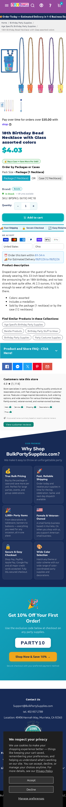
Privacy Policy (44, 771)
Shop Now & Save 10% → (33, 656)
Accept (31, 780)
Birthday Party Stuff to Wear (43, 331)
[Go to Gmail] (47, 366)
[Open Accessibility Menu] (41, 5)
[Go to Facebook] (7, 366)
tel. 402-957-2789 (33, 711)
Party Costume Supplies (48, 337)
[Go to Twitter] (27, 366)
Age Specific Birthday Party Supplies (18, 26)
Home (4, 22)
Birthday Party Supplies (21, 22)
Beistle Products (13, 331)
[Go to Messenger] (18, 366)
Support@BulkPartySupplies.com (33, 706)
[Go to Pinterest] (37, 366)
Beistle (17, 189)
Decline (31, 789)
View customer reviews (18, 424)
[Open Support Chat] (50, 5)
